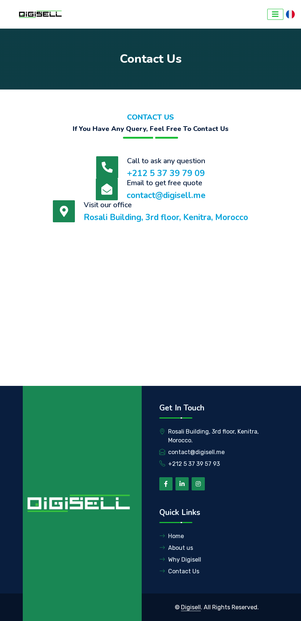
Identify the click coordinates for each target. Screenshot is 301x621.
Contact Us (183, 571)
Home (176, 536)
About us (180, 547)
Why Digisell (184, 559)
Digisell (191, 607)
